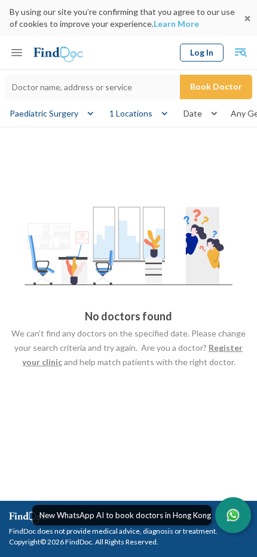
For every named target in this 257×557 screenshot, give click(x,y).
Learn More (176, 24)
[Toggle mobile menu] (16, 52)
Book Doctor (216, 86)
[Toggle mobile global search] (240, 52)
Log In (201, 52)
